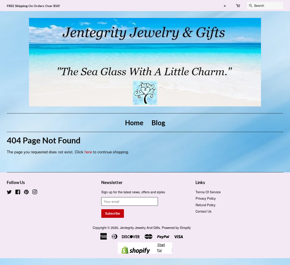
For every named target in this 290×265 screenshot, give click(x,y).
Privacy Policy (206, 198)
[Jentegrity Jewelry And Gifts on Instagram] (34, 192)
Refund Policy (205, 204)
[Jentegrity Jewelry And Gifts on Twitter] (9, 192)
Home (134, 122)
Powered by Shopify (176, 227)
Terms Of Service (208, 191)
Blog (158, 122)
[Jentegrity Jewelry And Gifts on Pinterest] (26, 192)
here (88, 152)
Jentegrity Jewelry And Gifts (140, 227)
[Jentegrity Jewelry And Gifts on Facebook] (17, 192)
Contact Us (203, 211)
